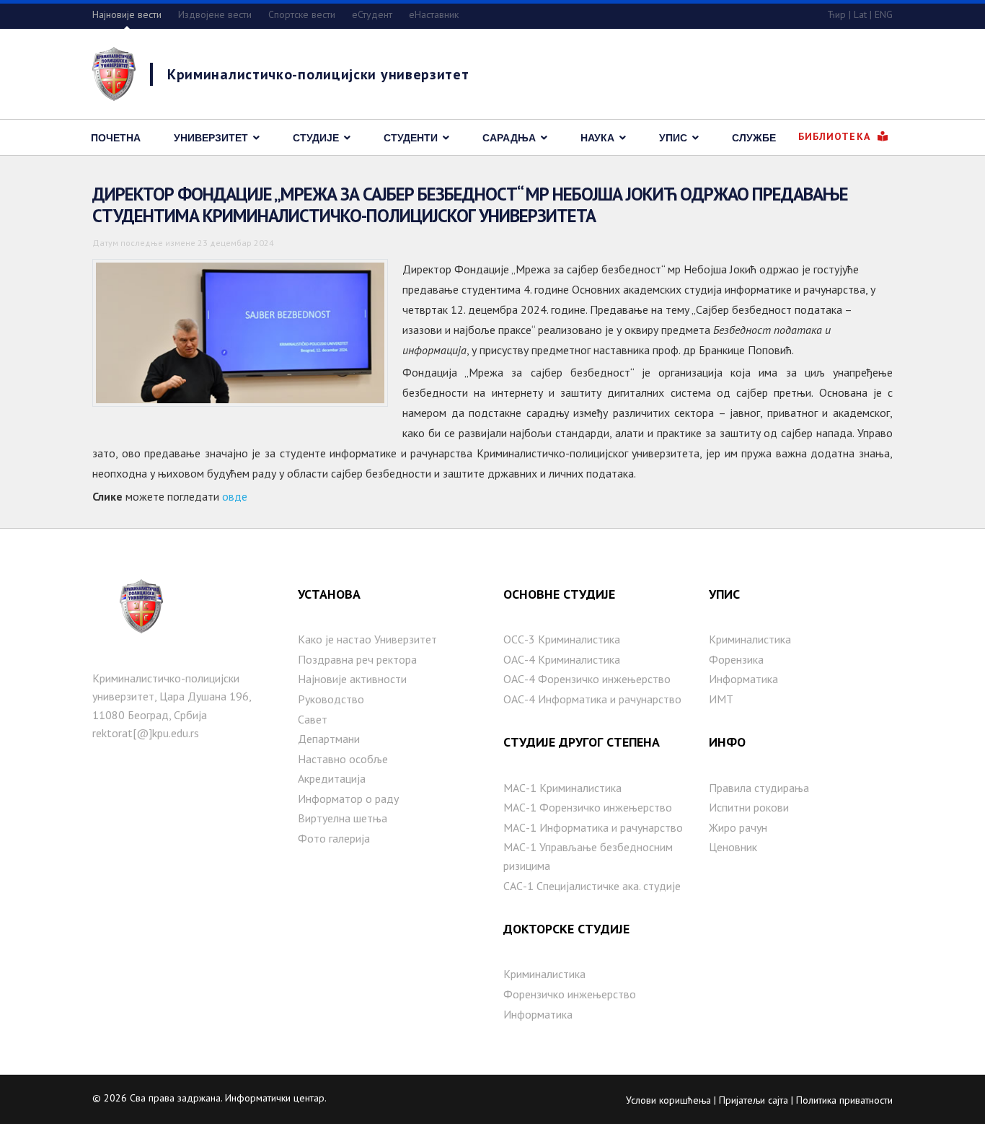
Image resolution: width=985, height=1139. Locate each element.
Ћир (836, 14)
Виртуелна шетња (342, 818)
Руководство (331, 699)
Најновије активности (352, 679)
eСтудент (372, 14)
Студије (316, 138)
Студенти (411, 138)
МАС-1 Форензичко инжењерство (587, 807)
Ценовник (733, 847)
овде (234, 496)
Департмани (329, 738)
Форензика (736, 659)
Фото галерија (334, 838)
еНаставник (434, 14)
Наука (597, 138)
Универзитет (211, 138)
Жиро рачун (738, 827)
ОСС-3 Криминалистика (561, 639)
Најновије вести (127, 14)
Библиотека (836, 136)
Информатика (538, 1014)
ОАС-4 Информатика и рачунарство (592, 699)
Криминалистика (544, 974)
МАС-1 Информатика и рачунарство (593, 827)
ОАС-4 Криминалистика (561, 659)
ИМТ (721, 699)
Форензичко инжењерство (569, 994)
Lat (860, 14)
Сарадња (509, 138)
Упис (673, 138)
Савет (312, 719)
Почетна (116, 138)
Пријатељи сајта (753, 1100)
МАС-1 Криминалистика (562, 787)
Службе (754, 138)
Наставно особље (343, 759)
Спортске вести (301, 14)
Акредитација (332, 778)
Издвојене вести (215, 14)
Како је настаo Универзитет (367, 639)
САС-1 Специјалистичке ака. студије (592, 886)
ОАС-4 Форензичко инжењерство (587, 679)
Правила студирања (759, 787)
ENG (884, 14)
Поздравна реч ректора (357, 659)
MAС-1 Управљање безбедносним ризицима (588, 856)
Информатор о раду (348, 798)
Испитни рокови (749, 807)
